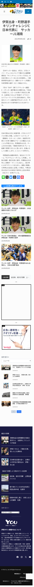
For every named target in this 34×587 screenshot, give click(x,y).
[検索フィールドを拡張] (28, 11)
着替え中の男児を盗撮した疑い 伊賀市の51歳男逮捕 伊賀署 (22, 393)
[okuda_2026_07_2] (16, 7)
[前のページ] (13, 411)
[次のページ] (19, 411)
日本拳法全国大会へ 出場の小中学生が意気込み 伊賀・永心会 (22, 384)
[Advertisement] (16, 302)
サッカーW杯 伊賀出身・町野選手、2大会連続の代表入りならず (16, 209)
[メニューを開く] (4, 11)
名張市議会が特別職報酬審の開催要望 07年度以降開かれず (22, 402)
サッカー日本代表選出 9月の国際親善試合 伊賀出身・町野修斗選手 (16, 237)
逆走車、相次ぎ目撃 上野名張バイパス (20, 277)
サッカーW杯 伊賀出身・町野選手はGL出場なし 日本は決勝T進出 (15, 264)
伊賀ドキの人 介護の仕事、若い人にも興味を (22, 375)
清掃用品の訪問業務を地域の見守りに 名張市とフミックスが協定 (22, 366)
